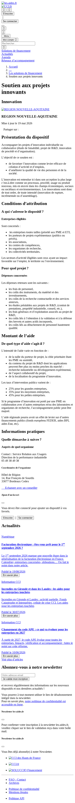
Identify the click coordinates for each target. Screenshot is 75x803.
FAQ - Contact (17, 779)
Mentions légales (18, 792)
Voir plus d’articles (12, 659)
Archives (14, 782)
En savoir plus (10, 575)
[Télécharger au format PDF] (2, 129)
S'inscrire (8, 517)
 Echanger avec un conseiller (19, 487)
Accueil (13, 66)
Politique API (16, 798)
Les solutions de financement (25, 73)
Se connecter (10, 21)
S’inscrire (8, 13)
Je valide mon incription (15, 679)
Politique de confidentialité (24, 789)
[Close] (2, 502)
